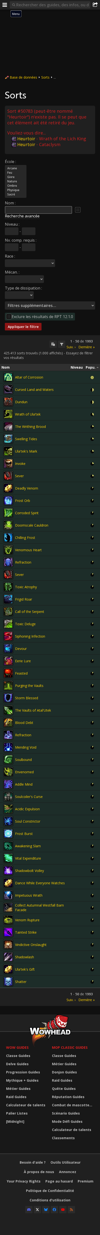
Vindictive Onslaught (31, 944)
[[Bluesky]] (46, 1209)
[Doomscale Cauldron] (8, 525)
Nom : (10, 203)
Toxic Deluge (25, 624)
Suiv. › (71, 347)
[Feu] (16, 173)
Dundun (21, 402)
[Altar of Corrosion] (8, 377)
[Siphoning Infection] (8, 636)
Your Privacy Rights (24, 1181)
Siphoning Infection (30, 636)
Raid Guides (16, 1096)
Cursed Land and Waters (34, 389)
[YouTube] (63, 1209)
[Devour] (8, 648)
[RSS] (71, 1209)
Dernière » (86, 347)
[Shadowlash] (8, 956)
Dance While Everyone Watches (40, 883)
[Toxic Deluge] (8, 623)
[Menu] (5, 5)
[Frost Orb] (8, 500)
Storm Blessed (26, 698)
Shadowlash (24, 957)
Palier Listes (17, 1113)
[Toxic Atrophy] (8, 586)
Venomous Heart (28, 550)
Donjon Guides (64, 1072)
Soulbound (23, 759)
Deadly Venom (26, 488)
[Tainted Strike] (8, 932)
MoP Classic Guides (70, 1047)
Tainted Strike (26, 932)
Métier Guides (18, 1088)
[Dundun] (8, 401)
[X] (37, 1209)
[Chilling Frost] (8, 537)
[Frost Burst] (8, 833)
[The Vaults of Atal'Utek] (8, 710)
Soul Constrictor (27, 821)
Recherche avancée (22, 216)
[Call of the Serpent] (8, 611)
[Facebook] (54, 1209)
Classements (63, 1138)
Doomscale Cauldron (31, 525)
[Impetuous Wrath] (8, 895)
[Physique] (16, 190)
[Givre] (16, 177)
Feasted (21, 673)
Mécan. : (12, 272)
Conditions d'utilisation (50, 1200)
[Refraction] (8, 562)
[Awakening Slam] (8, 845)
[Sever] (8, 475)
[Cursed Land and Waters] (8, 389)
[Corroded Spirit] (8, 512)
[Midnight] (15, 1121)
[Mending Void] (8, 747)
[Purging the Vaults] (8, 685)
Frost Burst (24, 833)
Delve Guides (17, 1064)
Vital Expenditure (28, 858)
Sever (19, 476)
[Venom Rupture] (8, 919)
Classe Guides (18, 1055)
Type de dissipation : (23, 288)
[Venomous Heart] (8, 549)
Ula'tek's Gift (25, 969)
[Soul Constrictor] (8, 821)
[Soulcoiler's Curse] (8, 796)
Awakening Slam (28, 846)
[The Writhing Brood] (8, 426)
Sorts (45, 77)
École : (10, 161)
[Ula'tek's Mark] (8, 451)
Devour (21, 648)
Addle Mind (24, 784)
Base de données (23, 77)
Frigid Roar (23, 599)
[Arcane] (16, 168)
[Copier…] (53, 344)
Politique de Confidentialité (50, 1190)
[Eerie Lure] (8, 660)
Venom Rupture (27, 920)
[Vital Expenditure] (8, 858)
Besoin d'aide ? (33, 1162)
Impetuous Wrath (28, 895)
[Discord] (29, 1209)
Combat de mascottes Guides (73, 1105)
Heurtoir (26, 138)
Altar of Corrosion (29, 377)
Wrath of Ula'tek (28, 414)
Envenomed (24, 772)
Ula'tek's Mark (26, 451)
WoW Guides (17, 1047)
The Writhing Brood (30, 426)
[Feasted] (8, 673)
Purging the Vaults (29, 685)
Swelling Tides (26, 439)
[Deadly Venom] (8, 488)
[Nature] (16, 181)
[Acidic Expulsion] (8, 808)
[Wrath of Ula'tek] (8, 414)
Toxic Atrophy (26, 587)
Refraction (23, 562)
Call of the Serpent (29, 611)
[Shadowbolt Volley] (8, 870)
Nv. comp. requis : (20, 240)
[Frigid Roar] (8, 599)
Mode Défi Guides (67, 1121)
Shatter (20, 981)
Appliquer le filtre (23, 326)
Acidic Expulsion (27, 809)
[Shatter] (8, 981)
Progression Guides (23, 1072)
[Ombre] (16, 186)
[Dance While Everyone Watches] (8, 882)
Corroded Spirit (27, 513)
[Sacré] (16, 194)
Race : (10, 256)
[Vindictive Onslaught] (8, 944)
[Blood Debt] (8, 722)
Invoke (20, 463)
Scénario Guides (66, 1113)
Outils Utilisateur (65, 1162)
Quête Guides (64, 1088)
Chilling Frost (25, 537)
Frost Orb (22, 500)
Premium (85, 1181)
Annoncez (67, 1171)
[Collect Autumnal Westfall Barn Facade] (8, 907)
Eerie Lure (23, 661)
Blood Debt (24, 722)
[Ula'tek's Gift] (8, 969)
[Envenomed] (8, 771)
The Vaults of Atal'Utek (33, 710)
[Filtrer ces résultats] (61, 344)
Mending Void (25, 747)
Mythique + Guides (22, 1080)
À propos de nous (39, 1171)
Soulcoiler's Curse (29, 796)
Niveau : (12, 224)
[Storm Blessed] (8, 697)
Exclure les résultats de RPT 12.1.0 (42, 316)
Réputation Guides (68, 1096)
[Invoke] (8, 463)
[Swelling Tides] (8, 438)
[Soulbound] (8, 759)
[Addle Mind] (8, 784)
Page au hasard (59, 1181)
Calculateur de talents (25, 1105)
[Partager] (95, 5)
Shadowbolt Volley (29, 870)
